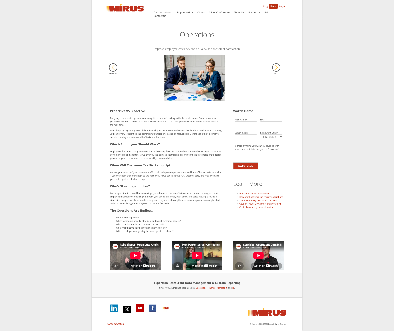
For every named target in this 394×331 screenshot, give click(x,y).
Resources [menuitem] (254, 12)
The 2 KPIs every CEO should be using (258, 200)
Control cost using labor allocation (256, 207)
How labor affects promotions (254, 193)
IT (233, 287)
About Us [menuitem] (239, 12)
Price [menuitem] (267, 12)
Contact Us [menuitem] (160, 16)
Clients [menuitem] (201, 12)
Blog (265, 6)
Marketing (222, 287)
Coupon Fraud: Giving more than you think (260, 203)
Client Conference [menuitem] (219, 12)
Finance (211, 287)
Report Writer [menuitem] (185, 12)
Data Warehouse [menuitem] (163, 12)
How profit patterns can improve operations (261, 196)
